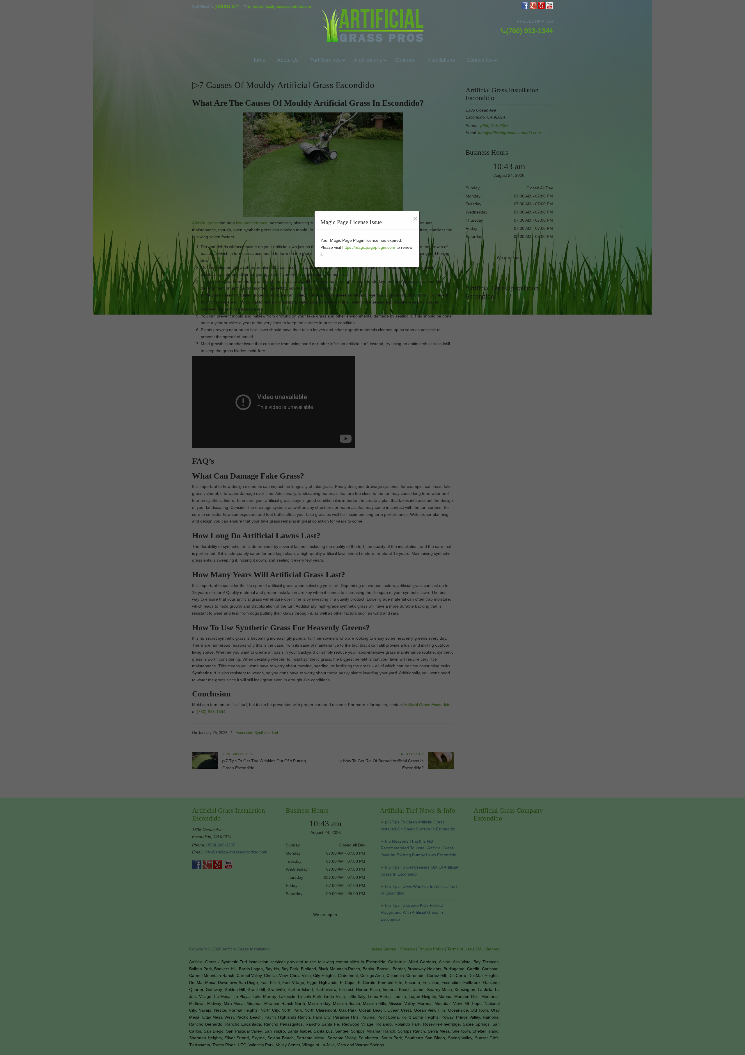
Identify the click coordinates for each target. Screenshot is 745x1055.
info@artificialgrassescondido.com (279, 6)
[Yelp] (541, 8)
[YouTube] (549, 8)
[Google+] (533, 8)
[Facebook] (525, 8)
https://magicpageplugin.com (368, 247)
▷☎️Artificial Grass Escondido (372, 25)
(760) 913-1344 (227, 6)
